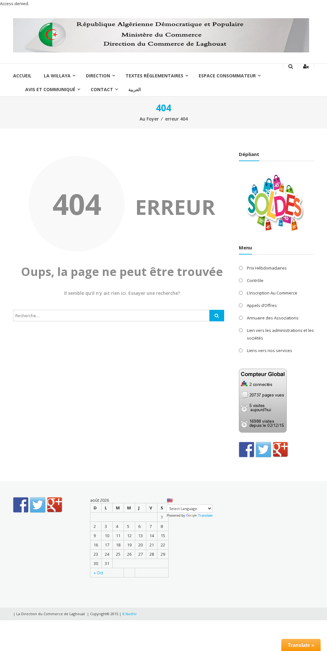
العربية (134, 89)
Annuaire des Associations (273, 318)
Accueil (22, 76)
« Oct (98, 573)
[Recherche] (216, 315)
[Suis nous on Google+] (280, 449)
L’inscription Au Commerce (272, 293)
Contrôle (255, 280)
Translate (205, 515)
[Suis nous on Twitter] (263, 449)
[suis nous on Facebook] (246, 449)
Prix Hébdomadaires (267, 268)
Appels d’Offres (262, 305)
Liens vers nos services (269, 350)
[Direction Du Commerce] (161, 35)
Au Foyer (149, 119)
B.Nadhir (129, 613)
